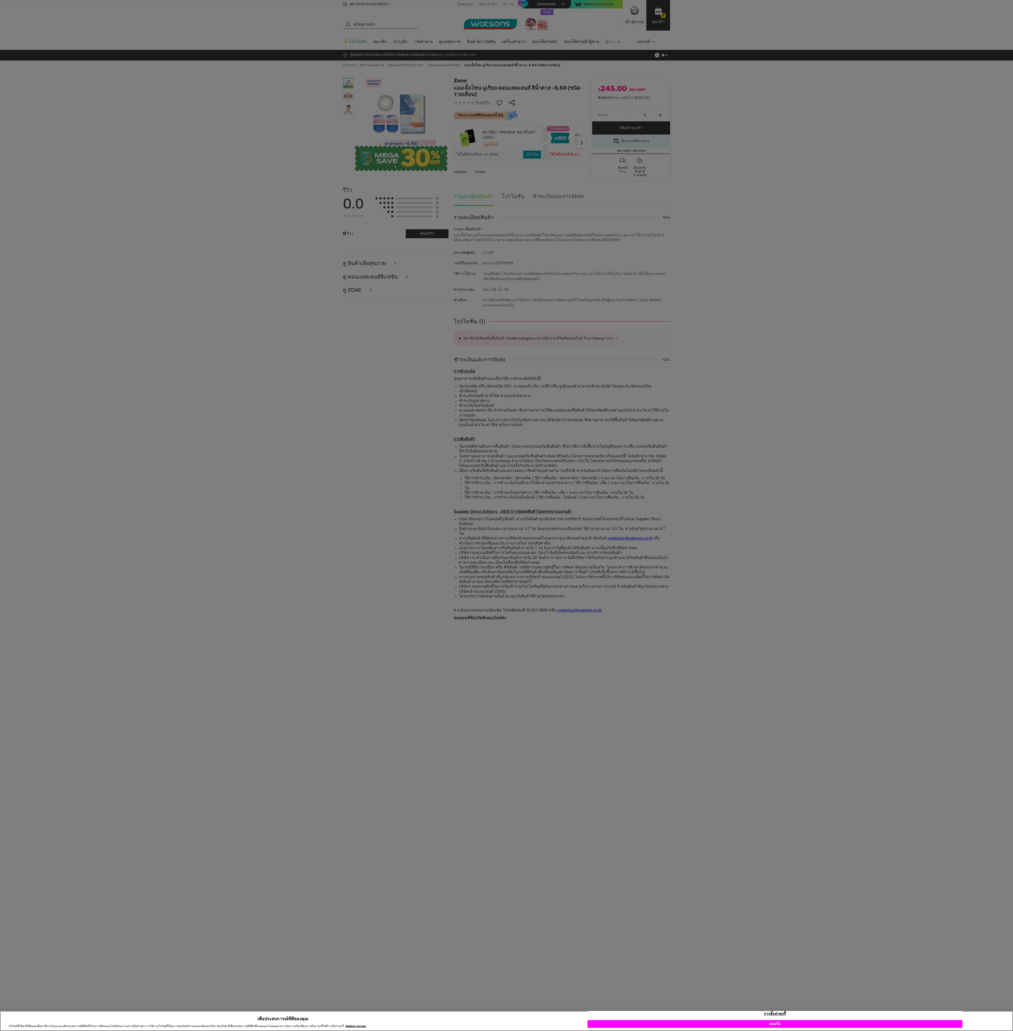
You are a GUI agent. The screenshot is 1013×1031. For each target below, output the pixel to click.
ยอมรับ (775, 1024)
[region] (506, 1021)
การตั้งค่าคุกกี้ (775, 1013)
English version (356, 1026)
